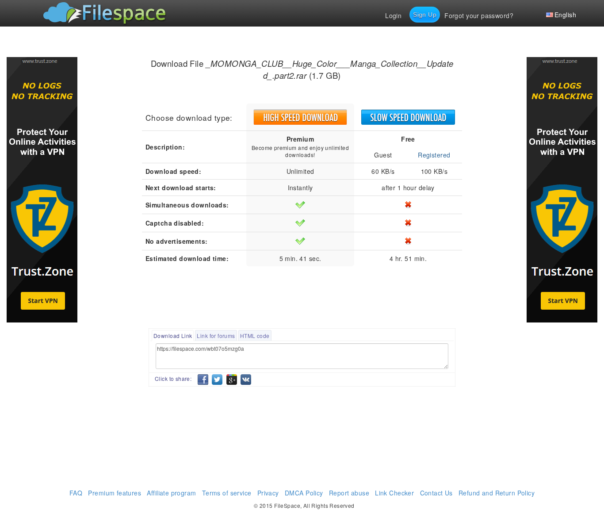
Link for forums (216, 335)
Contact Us (436, 492)
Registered (434, 154)
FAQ (75, 492)
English (565, 14)
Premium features (114, 492)
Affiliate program (171, 492)
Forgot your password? (478, 15)
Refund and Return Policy (497, 492)
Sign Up (424, 14)
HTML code (255, 335)
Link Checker (394, 492)
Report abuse (349, 492)
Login (393, 15)
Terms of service (227, 492)
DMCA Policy (304, 492)
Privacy (268, 492)
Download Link (172, 335)
